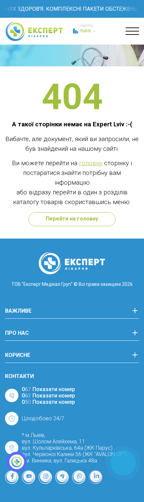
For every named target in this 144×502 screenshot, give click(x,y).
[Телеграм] (62, 477)
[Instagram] (45, 477)
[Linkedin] (95, 477)
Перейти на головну (72, 218)
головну (90, 163)
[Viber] (78, 477)
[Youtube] (28, 477)
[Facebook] (11, 477)
